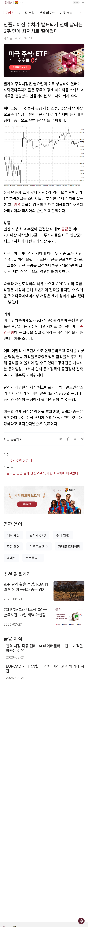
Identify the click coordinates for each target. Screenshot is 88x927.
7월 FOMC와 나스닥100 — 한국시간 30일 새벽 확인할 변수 (25, 612)
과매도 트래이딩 (69, 547)
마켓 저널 (66, 13)
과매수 (11, 558)
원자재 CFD (37, 535)
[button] (81, 921)
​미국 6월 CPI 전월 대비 (20, 460)
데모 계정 (13, 535)
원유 (17, 204)
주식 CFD (63, 535)
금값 (64, 229)
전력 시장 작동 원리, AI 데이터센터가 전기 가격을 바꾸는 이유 (44, 648)
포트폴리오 (33, 558)
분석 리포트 (47, 13)
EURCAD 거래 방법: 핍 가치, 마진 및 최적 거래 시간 (45, 668)
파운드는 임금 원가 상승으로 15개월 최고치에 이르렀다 (41, 473)
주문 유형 (13, 547)
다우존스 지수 (38, 547)
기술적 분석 (26, 13)
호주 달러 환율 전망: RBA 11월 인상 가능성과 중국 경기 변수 (26, 587)
